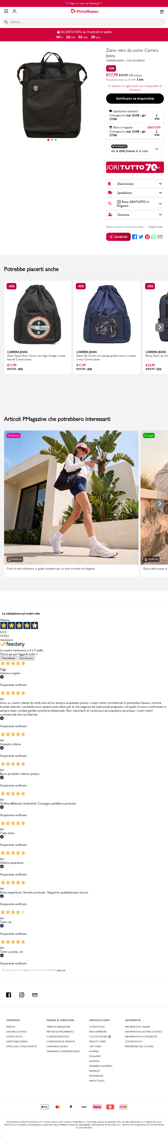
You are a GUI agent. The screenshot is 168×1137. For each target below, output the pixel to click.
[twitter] (140, 236)
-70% (111, 68)
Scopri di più (156, 227)
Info (141, 79)
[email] (160, 236)
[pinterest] (147, 236)
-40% (11, 286)
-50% (150, 286)
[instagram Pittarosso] (22, 994)
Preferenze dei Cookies (139, 1046)
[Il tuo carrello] (162, 12)
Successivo (26, 658)
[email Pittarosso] (35, 994)
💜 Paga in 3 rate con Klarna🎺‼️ (84, 3)
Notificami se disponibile (135, 98)
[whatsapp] (153, 236)
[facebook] (134, 236)
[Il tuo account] (14, 11)
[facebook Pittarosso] (9, 994)
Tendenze (13, 435)
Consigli (148, 435)
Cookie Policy (134, 1041)
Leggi (156, 167)
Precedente (8, 658)
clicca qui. (61, 969)
